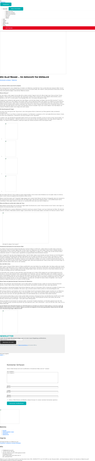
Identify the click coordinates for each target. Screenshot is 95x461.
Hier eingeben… (11, 371)
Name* (8, 385)
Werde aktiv (6, 23)
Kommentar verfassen (5, 80)
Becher (7, 16)
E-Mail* (9, 390)
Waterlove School (10, 12)
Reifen (7, 17)
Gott (4, 19)
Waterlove (14, 80)
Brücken (8, 15)
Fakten (4, 20)
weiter (2, 355)
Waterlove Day (9, 11)
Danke (4, 25)
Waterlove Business (10, 14)
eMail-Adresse (3, 339)
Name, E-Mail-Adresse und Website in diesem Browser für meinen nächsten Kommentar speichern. (33, 400)
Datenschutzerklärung (23, 345)
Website (9, 395)
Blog (4, 24)
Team (4, 21)
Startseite (5, 8)
